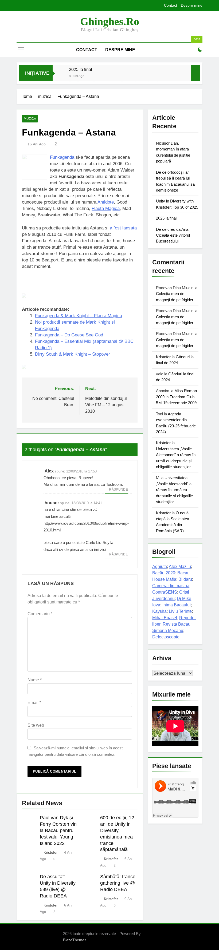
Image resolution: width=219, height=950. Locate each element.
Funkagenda (62, 157)
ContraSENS (164, 592)
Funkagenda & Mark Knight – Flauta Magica (78, 315)
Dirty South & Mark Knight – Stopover (72, 354)
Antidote (105, 202)
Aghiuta (159, 566)
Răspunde (118, 489)
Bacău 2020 (163, 573)
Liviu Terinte (180, 611)
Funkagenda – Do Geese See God (69, 334)
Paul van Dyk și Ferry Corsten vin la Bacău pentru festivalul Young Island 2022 (58, 830)
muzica (30, 119)
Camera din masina (170, 585)
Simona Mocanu (167, 630)
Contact (170, 5)
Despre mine (191, 5)
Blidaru (185, 579)
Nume (35, 680)
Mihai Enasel (164, 617)
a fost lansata (123, 227)
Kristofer (51, 852)
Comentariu (40, 613)
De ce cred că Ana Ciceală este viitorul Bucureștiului (173, 235)
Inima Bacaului (176, 605)
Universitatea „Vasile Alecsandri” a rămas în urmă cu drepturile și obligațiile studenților (174, 489)
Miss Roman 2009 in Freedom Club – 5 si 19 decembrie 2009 (177, 396)
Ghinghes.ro (109, 21)
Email (34, 702)
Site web (36, 725)
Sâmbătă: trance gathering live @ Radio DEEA (117, 883)
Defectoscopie (165, 637)
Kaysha (159, 611)
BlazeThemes (74, 940)
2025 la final (80, 69)
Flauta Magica (106, 208)
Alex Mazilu (180, 566)
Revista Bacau (176, 624)
